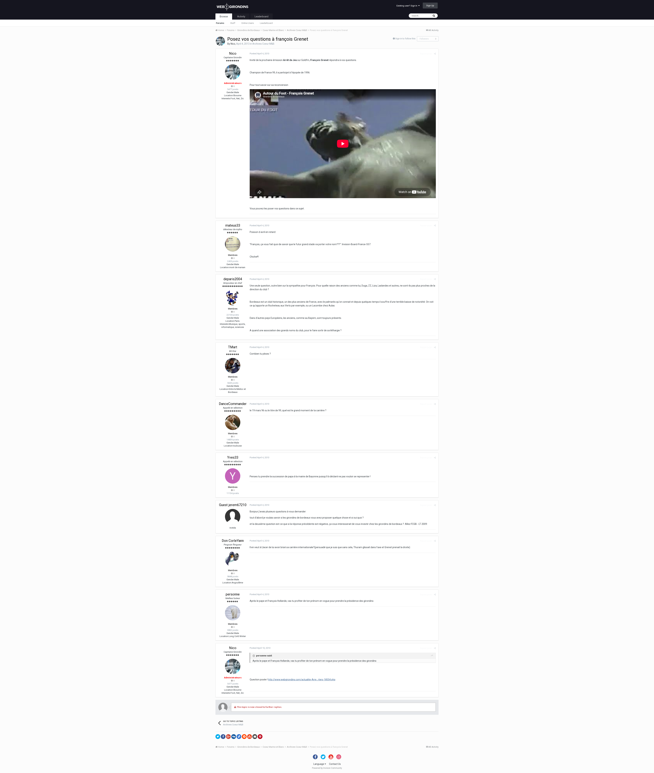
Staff (232, 23)
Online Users (247, 23)
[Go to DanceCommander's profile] (232, 422)
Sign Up (430, 5)
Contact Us (335, 764)
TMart (232, 347)
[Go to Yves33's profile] (232, 476)
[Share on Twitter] (217, 736)
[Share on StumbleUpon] (249, 736)
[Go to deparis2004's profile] (232, 297)
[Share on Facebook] (223, 736)
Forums (220, 23)
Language (319, 764)
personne (233, 594)
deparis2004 (232, 279)
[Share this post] (435, 53)
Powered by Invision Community (327, 768)
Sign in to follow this (405, 38)
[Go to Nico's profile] (220, 41)
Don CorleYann (233, 541)
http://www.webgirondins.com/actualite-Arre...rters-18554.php (301, 679)
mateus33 (232, 225)
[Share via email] (254, 736)
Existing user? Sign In (407, 5)
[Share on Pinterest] (260, 736)
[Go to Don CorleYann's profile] (232, 559)
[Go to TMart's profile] (232, 365)
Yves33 (232, 457)
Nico (233, 43)
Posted (259, 53)
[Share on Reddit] (244, 736)
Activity (241, 16)
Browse (224, 16)
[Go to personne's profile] (232, 612)
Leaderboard (266, 23)
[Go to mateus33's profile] (232, 244)
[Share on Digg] (233, 736)
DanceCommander (233, 404)
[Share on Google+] (228, 736)
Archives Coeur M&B (263, 43)
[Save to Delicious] (239, 736)
